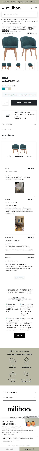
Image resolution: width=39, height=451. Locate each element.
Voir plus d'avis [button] (19, 278)
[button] (12, 310)
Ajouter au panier (24, 102)
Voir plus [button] (19, 335)
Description (7, 124)
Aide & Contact (8, 397)
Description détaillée (7, 33)
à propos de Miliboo (10, 392)
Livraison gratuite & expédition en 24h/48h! (19, 2)
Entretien (6, 129)
